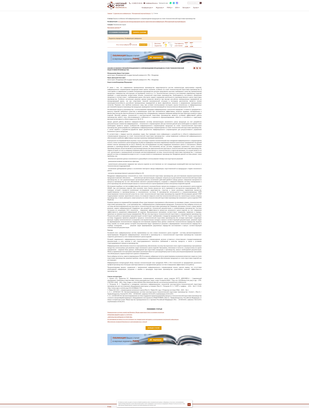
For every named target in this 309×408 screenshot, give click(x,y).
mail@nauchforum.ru (152, 3)
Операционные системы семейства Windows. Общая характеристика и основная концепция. (135, 312)
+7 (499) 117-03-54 (136, 3)
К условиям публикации (118, 32)
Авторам (185, 7)
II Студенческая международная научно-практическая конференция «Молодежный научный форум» (152, 21)
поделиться (200, 68)
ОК (189, 404)
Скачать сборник (139, 32)
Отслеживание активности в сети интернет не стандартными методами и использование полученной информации (143, 319)
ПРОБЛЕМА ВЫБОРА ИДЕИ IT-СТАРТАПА (119, 314)
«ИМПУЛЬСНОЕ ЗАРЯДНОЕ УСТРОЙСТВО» (119, 317)
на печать (194, 68)
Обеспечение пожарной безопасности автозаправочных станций (127, 321)
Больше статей (153, 328)
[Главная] (117, 5)
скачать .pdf (197, 68)
